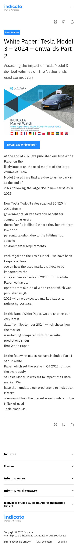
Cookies (62, 541)
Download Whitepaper (22, 144)
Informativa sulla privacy (17, 541)
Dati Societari (44, 541)
